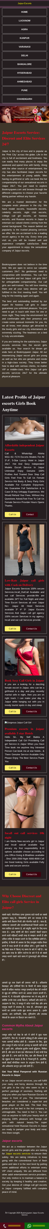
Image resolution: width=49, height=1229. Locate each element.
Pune (24, 90)
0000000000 (14, 1225)
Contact (30, 514)
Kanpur (24, 38)
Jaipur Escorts (24, 3)
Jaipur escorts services (18, 1153)
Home (24, 12)
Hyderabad (24, 73)
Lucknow (24, 21)
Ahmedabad (24, 82)
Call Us (12, 514)
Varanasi (24, 47)
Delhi (24, 55)
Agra (24, 29)
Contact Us (31, 629)
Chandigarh (24, 99)
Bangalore (24, 64)
